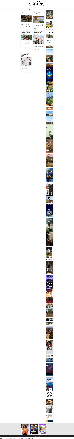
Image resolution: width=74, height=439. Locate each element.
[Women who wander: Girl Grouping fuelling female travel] (26, 37)
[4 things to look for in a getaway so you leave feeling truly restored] (38, 19)
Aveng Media (26, 34)
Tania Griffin (38, 34)
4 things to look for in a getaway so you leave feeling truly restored (38, 13)
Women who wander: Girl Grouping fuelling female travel (26, 32)
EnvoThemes (38, 436)
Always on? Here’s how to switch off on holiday (26, 13)
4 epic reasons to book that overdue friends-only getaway (38, 32)
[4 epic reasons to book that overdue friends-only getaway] (38, 39)
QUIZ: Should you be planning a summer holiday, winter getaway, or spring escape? (26, 54)
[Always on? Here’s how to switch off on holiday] (26, 18)
